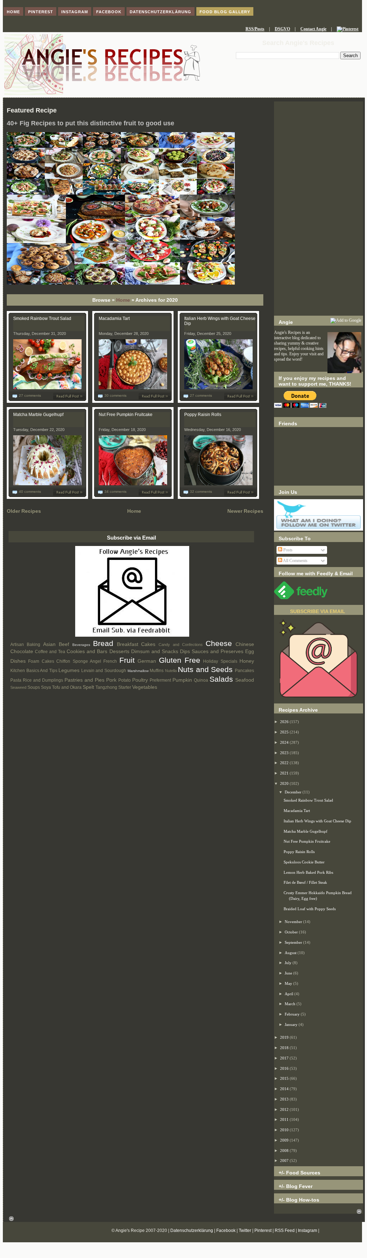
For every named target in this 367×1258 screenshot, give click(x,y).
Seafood (244, 680)
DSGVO (282, 28)
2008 (285, 1150)
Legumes (68, 670)
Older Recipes (24, 511)
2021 (285, 773)
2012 (285, 1109)
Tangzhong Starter (113, 687)
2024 (285, 742)
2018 (285, 1048)
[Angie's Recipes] (102, 93)
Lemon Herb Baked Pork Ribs (308, 872)
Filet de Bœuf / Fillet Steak (305, 882)
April (289, 994)
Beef (64, 644)
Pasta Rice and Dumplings (36, 680)
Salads (221, 679)
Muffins (157, 670)
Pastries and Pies (84, 680)
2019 (285, 1037)
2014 (285, 1089)
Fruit (127, 660)
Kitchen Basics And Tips (33, 670)
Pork (111, 680)
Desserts (119, 651)
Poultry (140, 680)
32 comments (201, 491)
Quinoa (201, 680)
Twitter (245, 1230)
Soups (33, 687)
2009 (285, 1140)
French (110, 661)
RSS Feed (285, 1230)
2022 (285, 763)
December (294, 792)
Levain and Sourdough (103, 670)
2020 (285, 783)
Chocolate (21, 651)
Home (123, 300)
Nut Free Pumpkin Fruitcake (126, 414)
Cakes (148, 644)
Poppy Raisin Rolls (202, 414)
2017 (285, 1058)
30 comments (115, 395)
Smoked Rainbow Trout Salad (42, 318)
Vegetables (144, 687)
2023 (285, 753)
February (293, 1014)
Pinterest (263, 1230)
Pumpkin (182, 680)
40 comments (30, 491)
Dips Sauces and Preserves (211, 651)
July (289, 963)
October (292, 932)
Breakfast (127, 644)
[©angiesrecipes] (121, 283)
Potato (124, 680)
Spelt (88, 687)
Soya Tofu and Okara (61, 687)
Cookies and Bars (87, 651)
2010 (285, 1130)
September (294, 942)
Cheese (219, 643)
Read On (70, 396)
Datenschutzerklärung (191, 1230)
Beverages (81, 645)
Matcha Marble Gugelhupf (38, 414)
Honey (246, 661)
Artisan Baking (25, 644)
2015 (285, 1078)
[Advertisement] (318, 208)
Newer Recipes (245, 511)
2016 (285, 1068)
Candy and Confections (181, 644)
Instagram (307, 1230)
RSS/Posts (254, 28)
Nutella (171, 670)
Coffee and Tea (50, 651)
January (292, 1024)
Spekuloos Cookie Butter (304, 862)
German (147, 661)
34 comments (115, 491)
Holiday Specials (220, 661)
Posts (287, 549)
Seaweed (18, 687)
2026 (285, 722)
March (290, 1004)
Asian (49, 644)
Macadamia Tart (114, 318)
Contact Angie (313, 28)
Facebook (226, 1230)
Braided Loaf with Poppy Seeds (310, 909)
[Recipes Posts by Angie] (132, 635)
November (294, 921)
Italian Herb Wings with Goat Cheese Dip (317, 821)
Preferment (160, 680)
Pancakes (244, 670)
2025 (285, 732)
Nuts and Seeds (205, 669)
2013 (285, 1099)
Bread (103, 643)
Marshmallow (138, 671)
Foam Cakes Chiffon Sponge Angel (64, 661)
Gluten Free (179, 660)
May (289, 983)
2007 (285, 1160)
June (289, 973)
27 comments (30, 395)
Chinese (245, 644)
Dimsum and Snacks (154, 651)
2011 (285, 1119)
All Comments (294, 560)
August (291, 953)
